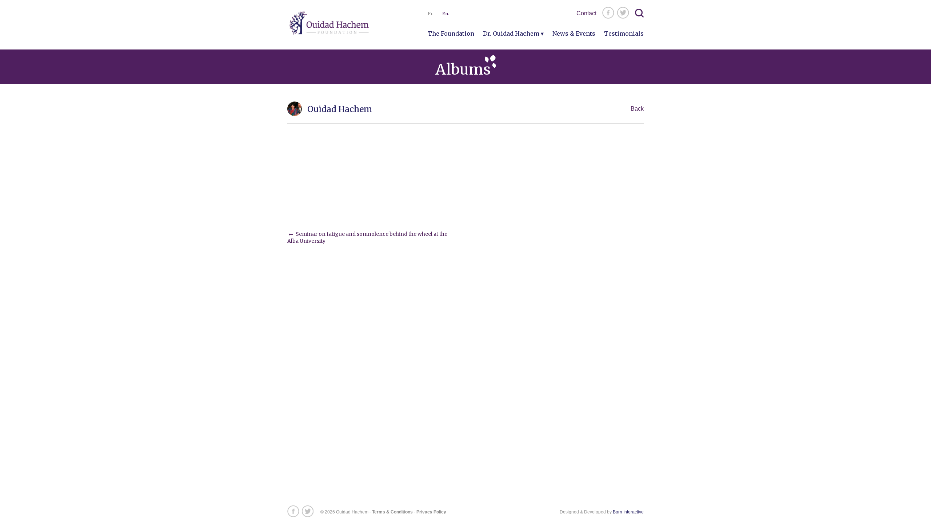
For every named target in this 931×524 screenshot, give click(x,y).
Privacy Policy (431, 512)
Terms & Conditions (392, 512)
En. (445, 13)
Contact (586, 13)
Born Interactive (628, 512)
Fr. (430, 13)
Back (637, 109)
